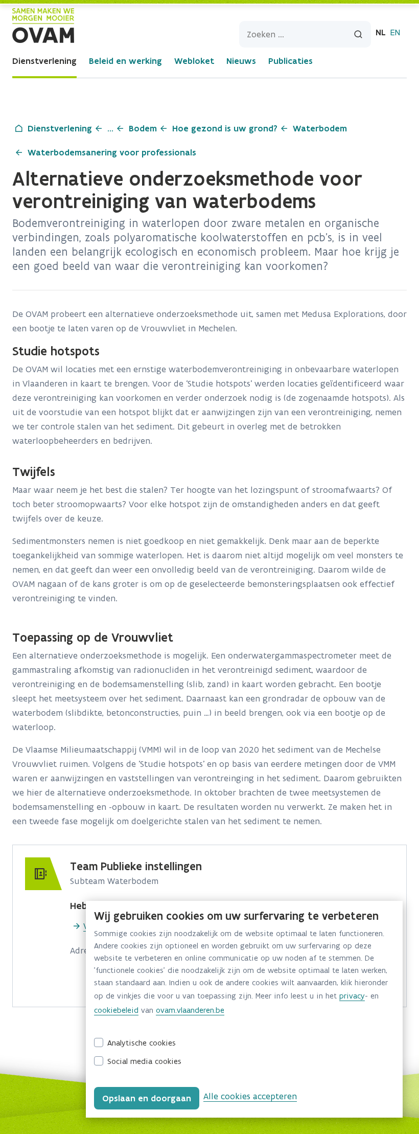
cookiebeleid (116, 1010)
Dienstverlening (44, 60)
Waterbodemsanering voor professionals (112, 152)
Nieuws (241, 60)
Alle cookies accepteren (250, 1096)
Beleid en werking (125, 60)
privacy (352, 996)
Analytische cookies (141, 1043)
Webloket (194, 60)
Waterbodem (320, 128)
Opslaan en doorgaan (146, 1098)
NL (381, 32)
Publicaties (290, 60)
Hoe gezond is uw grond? (224, 128)
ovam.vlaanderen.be (190, 1010)
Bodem (143, 128)
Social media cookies (144, 1061)
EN (395, 32)
